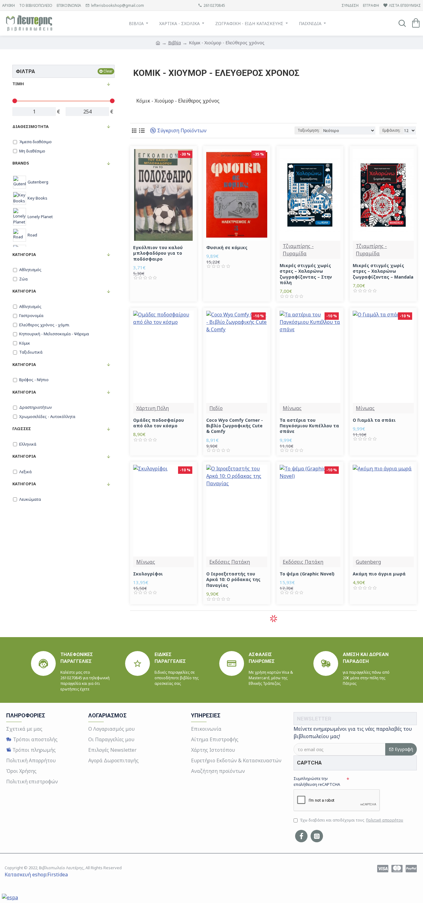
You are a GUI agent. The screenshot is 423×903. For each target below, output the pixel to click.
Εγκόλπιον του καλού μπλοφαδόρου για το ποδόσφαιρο (158, 253)
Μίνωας (292, 408)
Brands (20, 163)
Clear (107, 71)
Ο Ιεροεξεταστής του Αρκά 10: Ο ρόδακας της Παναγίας (233, 579)
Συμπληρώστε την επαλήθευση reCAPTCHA (317, 781)
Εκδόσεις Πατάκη (229, 561)
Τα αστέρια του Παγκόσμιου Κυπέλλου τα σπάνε (309, 425)
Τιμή (18, 83)
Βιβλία (174, 43)
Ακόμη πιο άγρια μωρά (379, 574)
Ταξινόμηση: (309, 130)
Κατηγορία (24, 254)
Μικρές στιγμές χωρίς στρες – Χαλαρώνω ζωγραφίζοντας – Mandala (383, 271)
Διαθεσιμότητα (30, 126)
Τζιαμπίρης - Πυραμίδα (298, 250)
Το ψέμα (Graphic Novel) (307, 574)
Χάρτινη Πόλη (152, 408)
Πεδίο (216, 408)
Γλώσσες (21, 428)
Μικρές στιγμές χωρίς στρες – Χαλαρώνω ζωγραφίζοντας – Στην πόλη (306, 274)
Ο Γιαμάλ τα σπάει (374, 420)
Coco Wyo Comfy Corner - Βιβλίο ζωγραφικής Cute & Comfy (234, 425)
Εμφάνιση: (391, 130)
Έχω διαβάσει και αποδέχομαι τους (351, 820)
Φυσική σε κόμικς (226, 247)
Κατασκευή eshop (25, 874)
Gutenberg (368, 561)
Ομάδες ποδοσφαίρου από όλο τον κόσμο (158, 423)
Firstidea (57, 874)
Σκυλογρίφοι (148, 574)
